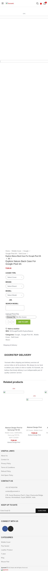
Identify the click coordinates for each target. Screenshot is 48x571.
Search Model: (12, 303)
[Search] (37, 3)
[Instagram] (10, 529)
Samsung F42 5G (13, 435)
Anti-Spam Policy (7, 475)
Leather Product (7, 550)
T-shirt (3, 554)
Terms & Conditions (8, 467)
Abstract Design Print (34, 427)
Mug (2, 558)
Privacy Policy (6, 463)
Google (26, 251)
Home (8, 251)
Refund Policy (6, 471)
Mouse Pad (5, 562)
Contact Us (5, 459)
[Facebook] (5, 529)
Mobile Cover (17, 251)
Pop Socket (5, 546)
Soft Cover (23, 253)
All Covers (29, 430)
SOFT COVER (13, 437)
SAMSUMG (18, 433)
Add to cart (23, 322)
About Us (4, 456)
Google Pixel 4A (11, 253)
